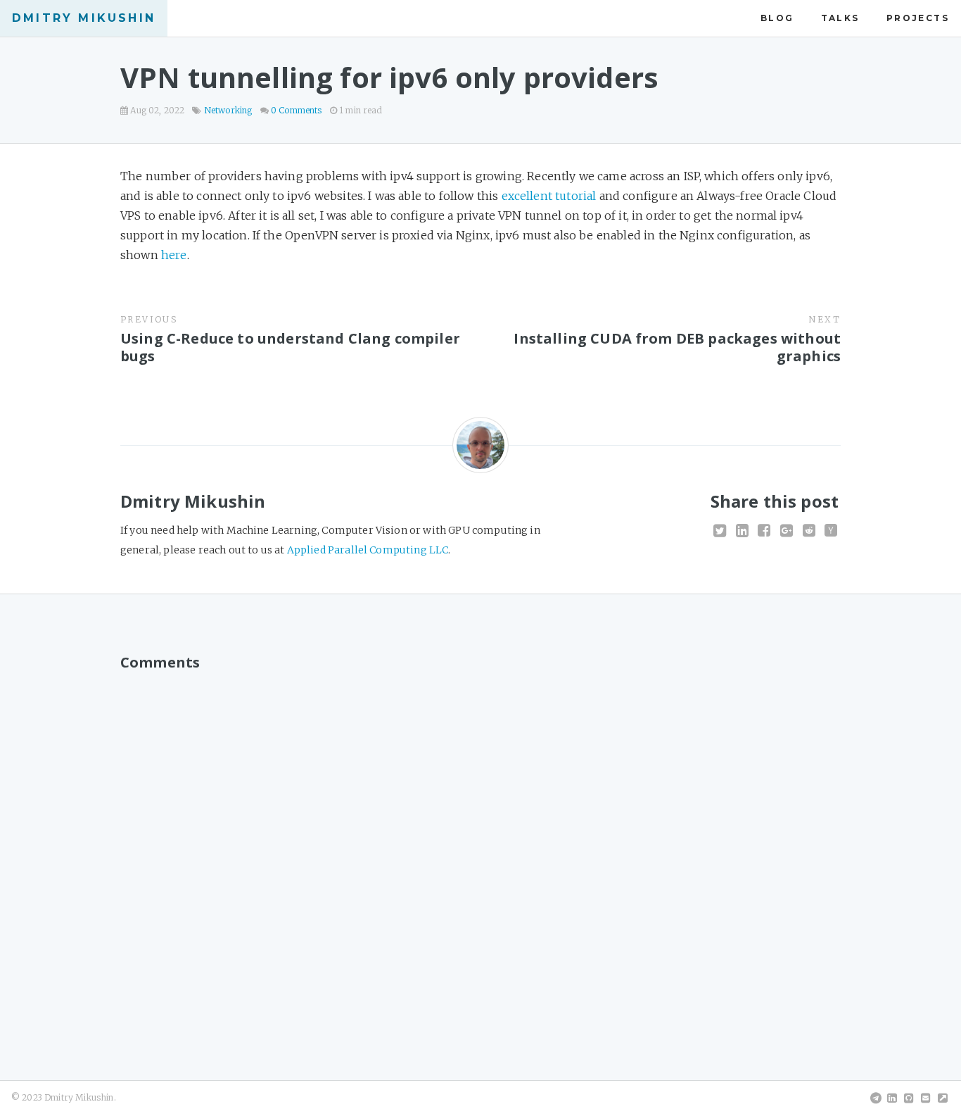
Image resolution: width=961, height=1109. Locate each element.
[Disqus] (480, 854)
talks (840, 18)
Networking (228, 110)
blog (777, 18)
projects (917, 18)
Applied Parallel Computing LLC (368, 550)
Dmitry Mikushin (83, 18)
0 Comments (296, 110)
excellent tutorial (549, 196)
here (174, 255)
